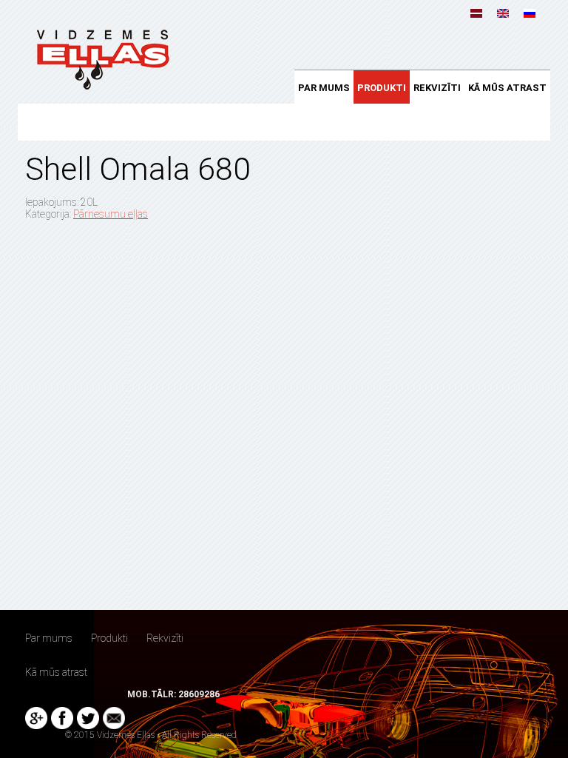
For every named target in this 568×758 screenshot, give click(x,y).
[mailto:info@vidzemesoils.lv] (114, 718)
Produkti (381, 87)
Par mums (324, 87)
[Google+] (36, 718)
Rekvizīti (437, 87)
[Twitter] (88, 718)
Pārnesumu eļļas (110, 214)
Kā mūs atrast (507, 87)
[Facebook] (62, 718)
